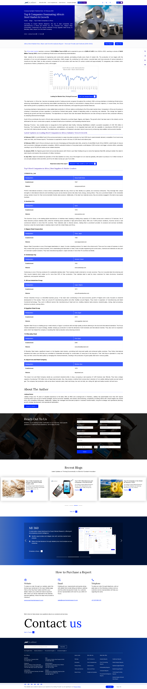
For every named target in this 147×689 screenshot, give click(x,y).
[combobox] (79, 427)
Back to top (3, 683)
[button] (103, 2)
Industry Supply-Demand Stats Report (118, 678)
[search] (110, 2)
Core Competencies (52, 2)
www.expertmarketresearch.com (33, 600)
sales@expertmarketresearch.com (68, 600)
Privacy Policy (78, 665)
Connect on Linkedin (31, 406)
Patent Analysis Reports (118, 662)
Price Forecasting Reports (104, 663)
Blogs (30, 20)
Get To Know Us (91, 659)
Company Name (81, 430)
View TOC (119, 44)
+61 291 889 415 (96, 600)
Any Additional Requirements (84, 436)
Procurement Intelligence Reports (105, 674)
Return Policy (78, 672)
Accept (109, 686)
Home (26, 20)
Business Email (104, 424)
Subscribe (62, 646)
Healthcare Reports (117, 659)
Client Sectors (62, 2)
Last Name (103, 419)
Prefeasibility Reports (105, 667)
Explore (28, 490)
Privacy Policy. (77, 686)
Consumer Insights (61, 650)
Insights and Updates (92, 672)
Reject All (119, 686)
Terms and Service (79, 669)
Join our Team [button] (82, 2)
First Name (80, 419)
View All (72, 511)
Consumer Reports (104, 670)
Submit (84, 451)
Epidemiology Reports (118, 669)
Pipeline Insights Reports (118, 665)
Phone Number (81, 424)
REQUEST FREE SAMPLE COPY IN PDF (81, 163)
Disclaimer (77, 662)
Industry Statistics (38, 650)
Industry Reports (103, 659)
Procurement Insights (50, 650)
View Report (108, 44)
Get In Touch (28, 632)
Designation (103, 430)
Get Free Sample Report (86, 96)
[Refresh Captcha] (96, 447)
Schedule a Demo (34, 551)
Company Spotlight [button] (71, 2)
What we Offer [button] (42, 2)
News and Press (91, 669)
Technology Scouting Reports (117, 673)
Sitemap (76, 659)
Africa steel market (32, 51)
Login (118, 2)
